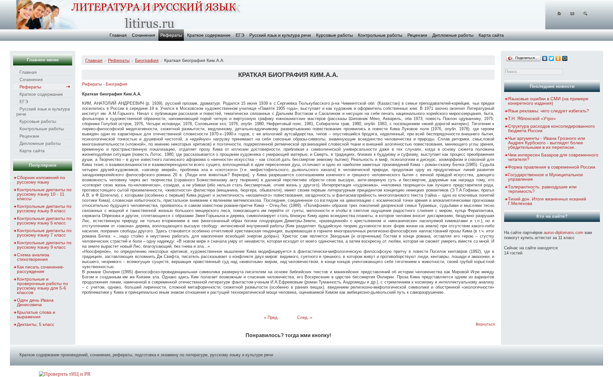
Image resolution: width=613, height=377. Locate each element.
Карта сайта (491, 35)
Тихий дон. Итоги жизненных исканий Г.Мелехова (547, 201)
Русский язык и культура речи (280, 35)
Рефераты (171, 35)
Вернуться (485, 324)
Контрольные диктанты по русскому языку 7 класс (44, 233)
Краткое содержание (209, 35)
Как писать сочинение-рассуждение (40, 269)
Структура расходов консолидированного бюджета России (551, 128)
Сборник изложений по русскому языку (41, 180)
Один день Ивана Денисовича (35, 302)
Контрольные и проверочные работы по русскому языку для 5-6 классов (42, 285)
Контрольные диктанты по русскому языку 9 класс (44, 245)
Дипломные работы (452, 35)
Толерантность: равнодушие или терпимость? (542, 189)
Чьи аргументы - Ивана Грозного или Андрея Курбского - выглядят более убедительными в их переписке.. (546, 143)
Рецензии (417, 35)
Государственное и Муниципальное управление (545, 177)
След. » (304, 317)
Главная (118, 35)
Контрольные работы (380, 35)
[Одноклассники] (558, 58)
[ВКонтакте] (544, 58)
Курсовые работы (334, 35)
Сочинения (143, 35)
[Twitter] (551, 58)
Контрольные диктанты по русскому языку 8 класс (44, 208)
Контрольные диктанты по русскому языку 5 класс (44, 220)
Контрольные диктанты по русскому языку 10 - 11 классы (44, 194)
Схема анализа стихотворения (33, 257)
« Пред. (271, 317)
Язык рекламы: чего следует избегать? (548, 110)
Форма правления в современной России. (552, 167)
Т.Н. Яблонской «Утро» (532, 118)
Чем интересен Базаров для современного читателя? (553, 157)
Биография (147, 60)
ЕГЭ (240, 35)
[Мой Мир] (565, 58)
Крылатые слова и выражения (36, 314)
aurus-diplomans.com (563, 232)
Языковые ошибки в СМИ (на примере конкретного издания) (548, 101)
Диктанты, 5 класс (35, 324)
